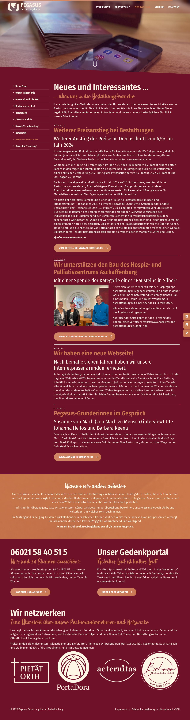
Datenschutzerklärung (143, 709)
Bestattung (122, 7)
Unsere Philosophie (25, 92)
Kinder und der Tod (25, 106)
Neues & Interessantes (26, 139)
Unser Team (21, 86)
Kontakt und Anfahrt (29, 592)
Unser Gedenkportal (115, 592)
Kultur (159, 7)
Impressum (121, 709)
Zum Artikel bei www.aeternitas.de (81, 247)
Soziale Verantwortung (26, 126)
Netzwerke (20, 132)
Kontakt (174, 7)
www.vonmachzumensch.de (76, 457)
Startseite (103, 7)
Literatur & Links (23, 119)
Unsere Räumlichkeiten (26, 99)
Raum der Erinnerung (26, 146)
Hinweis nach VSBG (169, 709)
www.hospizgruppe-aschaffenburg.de (83, 336)
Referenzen (21, 112)
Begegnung (142, 7)
